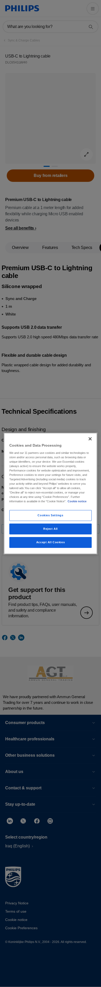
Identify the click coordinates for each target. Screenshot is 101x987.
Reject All (50, 528)
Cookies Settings (50, 515)
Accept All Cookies (50, 542)
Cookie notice (77, 501)
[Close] (90, 439)
